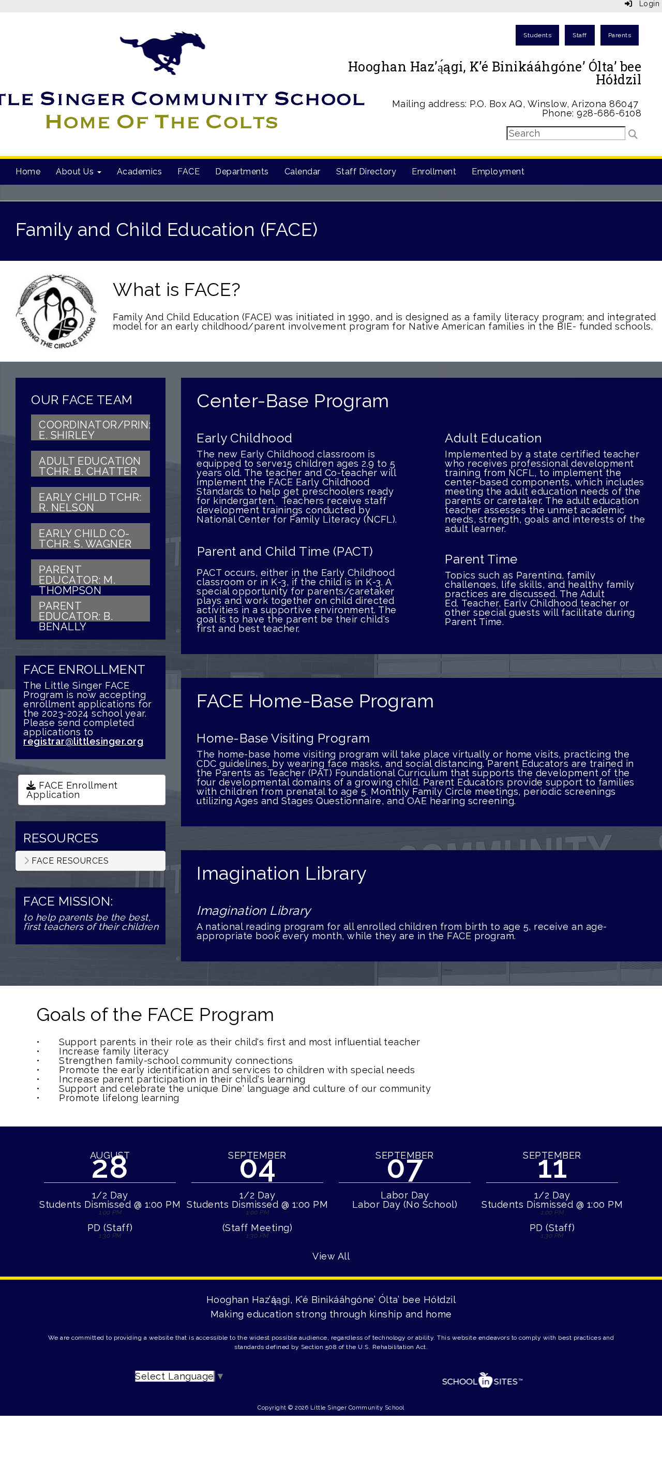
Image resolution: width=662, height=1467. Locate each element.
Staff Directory (366, 171)
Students (537, 35)
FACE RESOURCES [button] (69, 861)
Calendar (302, 171)
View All (331, 1256)
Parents (619, 35)
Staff (580, 35)
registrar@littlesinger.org (83, 741)
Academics (139, 171)
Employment (498, 171)
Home (28, 171)
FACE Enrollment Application (72, 790)
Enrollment (434, 171)
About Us (76, 171)
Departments (242, 171)
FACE (188, 171)
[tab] (90, 861)
